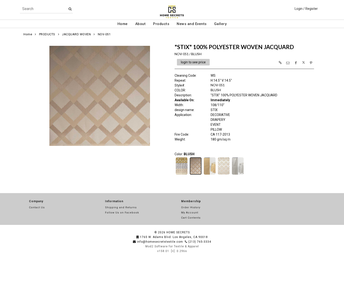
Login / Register (306, 9)
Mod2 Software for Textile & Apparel (172, 246)
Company (36, 201)
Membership (191, 201)
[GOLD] (210, 174)
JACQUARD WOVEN (76, 34)
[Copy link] (280, 62)
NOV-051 (104, 34)
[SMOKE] (238, 174)
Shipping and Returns (121, 207)
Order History (190, 207)
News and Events (192, 24)
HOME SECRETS (178, 232)
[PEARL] (224, 174)
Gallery (220, 24)
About (140, 24)
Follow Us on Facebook (122, 212)
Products (161, 24)
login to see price (193, 62)
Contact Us (37, 207)
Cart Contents (191, 217)
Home (122, 24)
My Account (189, 212)
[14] (182, 174)
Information (114, 201)
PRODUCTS (47, 34)
